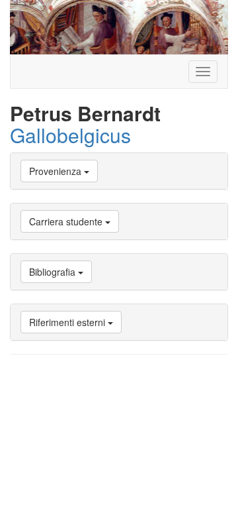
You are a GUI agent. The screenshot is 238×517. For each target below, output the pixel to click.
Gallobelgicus (70, 135)
